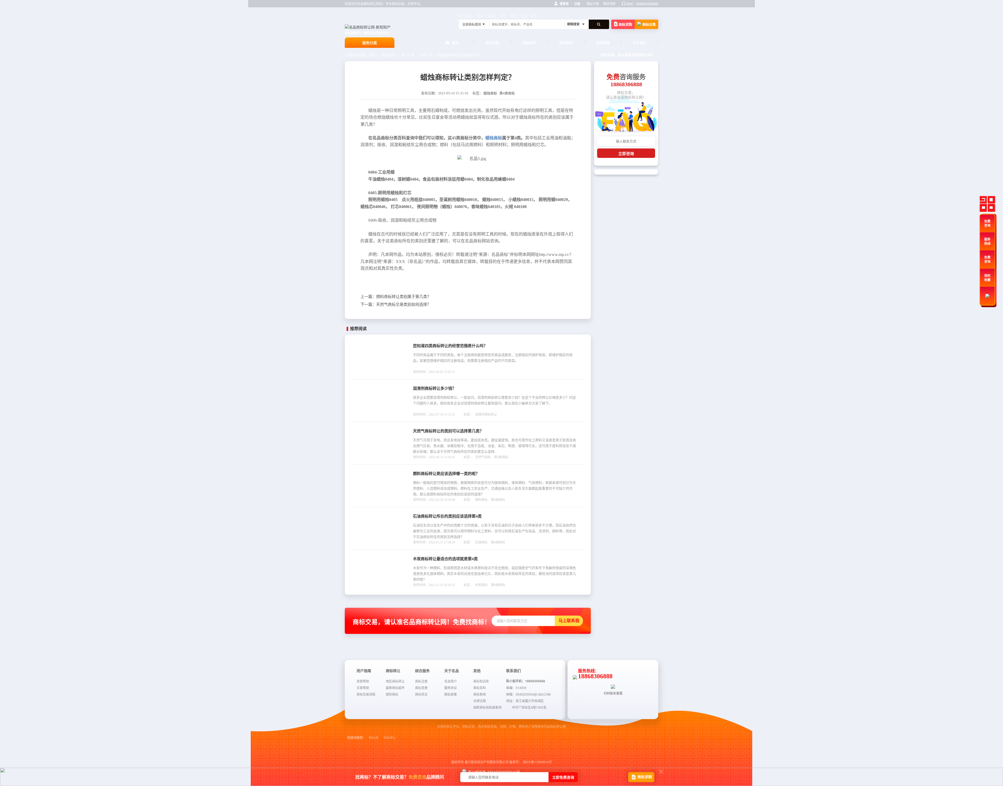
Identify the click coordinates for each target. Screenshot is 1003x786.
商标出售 (649, 24)
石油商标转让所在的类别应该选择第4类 (447, 516)
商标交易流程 (366, 694)
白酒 (514, 16)
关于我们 (639, 42)
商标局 (373, 738)
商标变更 (421, 687)
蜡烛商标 (490, 93)
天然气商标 (483, 457)
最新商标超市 (395, 687)
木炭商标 (481, 585)
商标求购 (625, 24)
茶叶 (503, 16)
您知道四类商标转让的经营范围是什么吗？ (450, 346)
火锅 (524, 16)
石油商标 (481, 542)
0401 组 (426, 54)
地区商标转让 (395, 681)
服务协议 (450, 687)
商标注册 (492, 42)
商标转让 (389, 738)
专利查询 (603, 42)
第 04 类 (408, 54)
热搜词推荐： (356, 738)
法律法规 (479, 700)
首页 (455, 42)
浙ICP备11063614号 (537, 762)
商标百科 (388, 54)
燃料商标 (481, 500)
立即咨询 (626, 153)
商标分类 (592, 3)
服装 (480, 16)
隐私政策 (450, 694)
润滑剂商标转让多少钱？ (434, 388)
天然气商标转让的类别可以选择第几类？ (448, 431)
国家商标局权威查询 (487, 707)
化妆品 (492, 16)
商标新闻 (479, 694)
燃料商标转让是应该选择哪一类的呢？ (446, 474)
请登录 (564, 3)
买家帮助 (363, 687)
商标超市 (529, 42)
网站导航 (609, 3)
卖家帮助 (363, 681)
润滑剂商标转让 (486, 414)
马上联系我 (568, 620)
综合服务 (566, 42)
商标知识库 (481, 681)
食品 (534, 16)
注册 (577, 3)
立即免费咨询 (563, 777)
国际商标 (392, 694)
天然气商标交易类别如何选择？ (395, 304)
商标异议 (421, 694)
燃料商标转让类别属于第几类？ (395, 297)
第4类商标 (507, 93)
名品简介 (450, 681)
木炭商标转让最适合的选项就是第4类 (445, 559)
